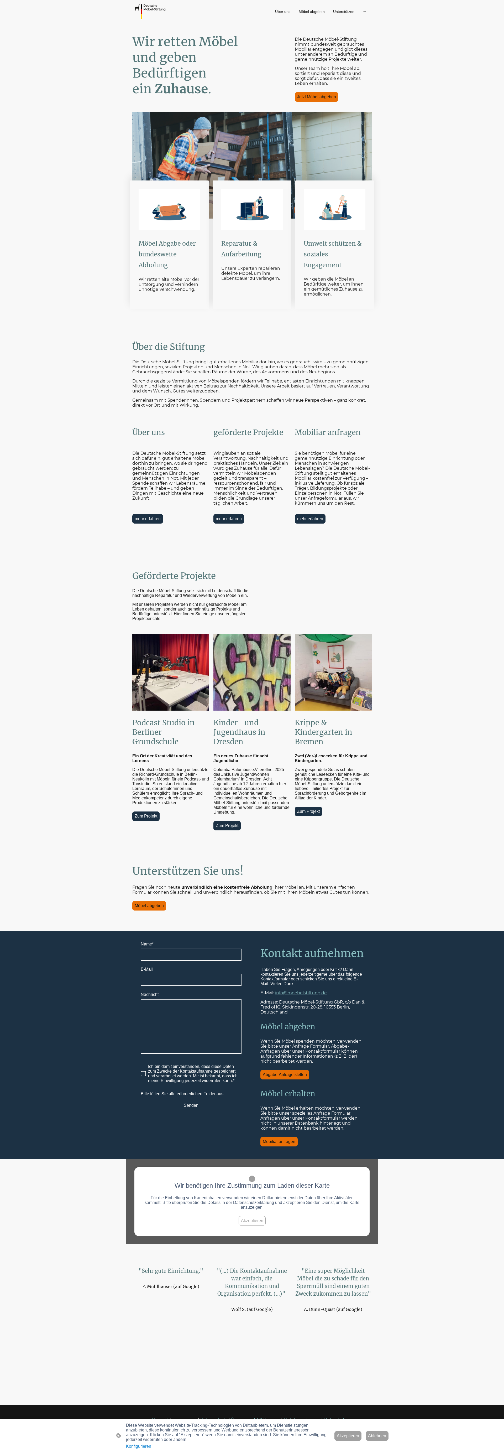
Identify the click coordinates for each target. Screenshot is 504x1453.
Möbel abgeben (149, 905)
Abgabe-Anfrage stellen (285, 1074)
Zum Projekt (146, 816)
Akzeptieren (252, 1220)
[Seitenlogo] (150, 11)
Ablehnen (377, 1436)
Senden (191, 1105)
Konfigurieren (138, 1446)
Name (147, 944)
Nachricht (150, 994)
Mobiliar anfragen (279, 1141)
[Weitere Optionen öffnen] (365, 11)
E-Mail (147, 969)
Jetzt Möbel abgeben (316, 97)
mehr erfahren (148, 518)
